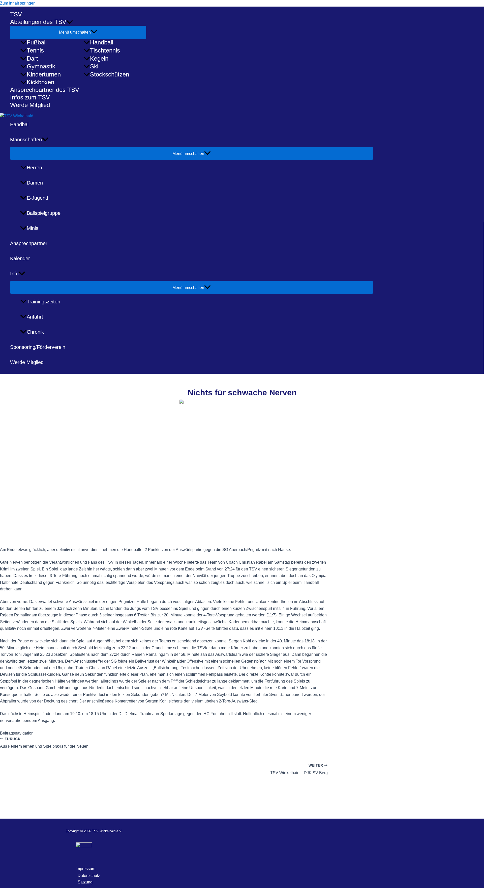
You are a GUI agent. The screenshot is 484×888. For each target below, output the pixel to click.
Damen (35, 183)
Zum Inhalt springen (18, 3)
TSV (16, 14)
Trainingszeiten (43, 301)
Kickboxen (40, 82)
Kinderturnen (44, 74)
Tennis (35, 50)
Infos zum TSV (30, 97)
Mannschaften (26, 139)
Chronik (35, 332)
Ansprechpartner (28, 243)
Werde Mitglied (30, 104)
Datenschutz (89, 875)
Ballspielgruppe (43, 213)
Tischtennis (105, 50)
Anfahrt (35, 317)
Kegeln (99, 58)
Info (14, 273)
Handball (101, 42)
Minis (32, 228)
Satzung (85, 882)
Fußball (37, 42)
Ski (94, 66)
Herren (34, 167)
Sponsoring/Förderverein (37, 347)
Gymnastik (41, 66)
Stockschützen (109, 74)
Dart (32, 58)
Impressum (85, 869)
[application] (69, 22)
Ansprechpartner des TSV (44, 89)
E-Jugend (37, 198)
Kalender (20, 258)
